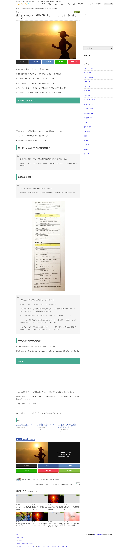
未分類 (86, 145)
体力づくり (32, 439)
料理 (74, 3)
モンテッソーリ (89, 99)
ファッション (88, 77)
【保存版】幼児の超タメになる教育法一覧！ (25, 543)
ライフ (62, 3)
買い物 (86, 154)
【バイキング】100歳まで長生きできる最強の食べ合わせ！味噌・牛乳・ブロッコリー (67, 425)
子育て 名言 (88, 109)
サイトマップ (89, 3)
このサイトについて (20, 537)
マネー (56, 3)
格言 (86, 149)
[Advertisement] (48, 117)
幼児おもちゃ (88, 113)
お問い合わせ (99, 3)
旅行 (86, 140)
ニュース (87, 72)
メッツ (25, 439)
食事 (86, 122)
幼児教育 (88, 118)
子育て (50, 3)
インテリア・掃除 (89, 68)
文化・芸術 (80, 3)
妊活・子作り (88, 104)
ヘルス (68, 3)
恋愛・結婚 (87, 127)
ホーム (43, 3)
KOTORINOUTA (98, 534)
